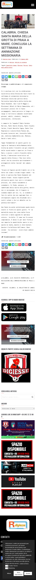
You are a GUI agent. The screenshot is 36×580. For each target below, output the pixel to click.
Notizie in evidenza (21, 62)
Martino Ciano (7, 59)
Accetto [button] (28, 573)
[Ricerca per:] (18, 397)
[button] (32, 4)
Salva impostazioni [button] (18, 573)
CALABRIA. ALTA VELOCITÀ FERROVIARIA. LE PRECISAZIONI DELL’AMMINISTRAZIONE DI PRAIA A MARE (17, 280)
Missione (20, 65)
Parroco (26, 65)
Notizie (12, 62)
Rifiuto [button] (9, 573)
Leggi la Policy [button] (24, 563)
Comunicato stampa (11, 65)
